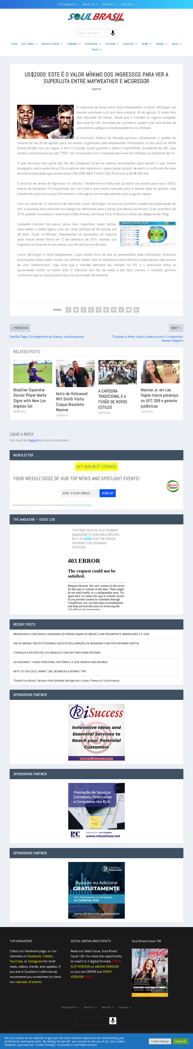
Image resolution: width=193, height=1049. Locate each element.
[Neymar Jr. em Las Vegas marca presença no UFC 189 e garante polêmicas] (160, 371)
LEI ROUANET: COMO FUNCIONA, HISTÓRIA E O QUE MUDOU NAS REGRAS (60, 662)
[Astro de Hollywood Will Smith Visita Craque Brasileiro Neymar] (75, 373)
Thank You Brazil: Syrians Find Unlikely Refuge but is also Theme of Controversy (66, 680)
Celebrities (72, 43)
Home (14, 43)
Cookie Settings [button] (160, 1041)
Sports (175, 43)
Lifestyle (160, 43)
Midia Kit (107, 4)
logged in (34, 440)
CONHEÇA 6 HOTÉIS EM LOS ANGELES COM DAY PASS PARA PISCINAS (57, 652)
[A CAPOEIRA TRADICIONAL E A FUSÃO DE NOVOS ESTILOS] (117, 372)
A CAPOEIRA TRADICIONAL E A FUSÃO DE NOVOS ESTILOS (112, 399)
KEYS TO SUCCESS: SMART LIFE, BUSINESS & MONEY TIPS (49, 671)
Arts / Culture (27, 43)
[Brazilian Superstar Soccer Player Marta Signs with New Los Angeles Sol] (32, 371)
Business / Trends (50, 43)
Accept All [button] (180, 1041)
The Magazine (66, 4)
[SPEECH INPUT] (107, 33)
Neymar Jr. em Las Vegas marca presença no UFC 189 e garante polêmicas (159, 398)
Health (145, 43)
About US (88, 4)
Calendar (126, 4)
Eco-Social (110, 43)
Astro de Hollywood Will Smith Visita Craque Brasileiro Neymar (72, 401)
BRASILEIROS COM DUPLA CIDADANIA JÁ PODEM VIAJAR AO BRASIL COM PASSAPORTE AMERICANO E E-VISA (81, 634)
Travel (95, 49)
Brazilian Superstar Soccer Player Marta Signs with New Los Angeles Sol (30, 398)
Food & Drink (91, 43)
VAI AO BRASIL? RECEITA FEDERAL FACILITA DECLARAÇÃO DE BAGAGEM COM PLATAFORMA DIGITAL (76, 643)
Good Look (128, 43)
